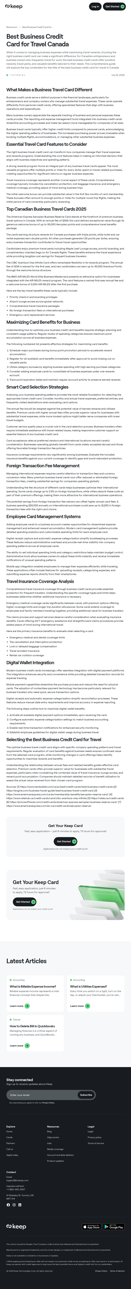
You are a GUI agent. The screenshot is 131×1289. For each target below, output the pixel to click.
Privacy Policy (101, 1271)
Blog (49, 1131)
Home (9, 1131)
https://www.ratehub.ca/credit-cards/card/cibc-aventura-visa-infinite (46, 798)
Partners (10, 1143)
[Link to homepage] (13, 6)
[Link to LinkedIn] (20, 1205)
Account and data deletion (60, 1155)
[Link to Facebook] (8, 1205)
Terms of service (96, 1143)
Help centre (53, 1137)
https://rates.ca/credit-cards (107, 798)
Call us (9, 1149)
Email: (17, 1179)
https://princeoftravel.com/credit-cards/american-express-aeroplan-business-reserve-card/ (63, 802)
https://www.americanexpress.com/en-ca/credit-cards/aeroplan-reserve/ (49, 805)
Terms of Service (117, 1271)
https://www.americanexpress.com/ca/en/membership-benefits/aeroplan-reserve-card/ (57, 794)
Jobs (49, 1143)
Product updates (55, 1161)
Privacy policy (94, 1137)
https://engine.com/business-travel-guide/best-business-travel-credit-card (49, 790)
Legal (90, 1131)
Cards (9, 1137)
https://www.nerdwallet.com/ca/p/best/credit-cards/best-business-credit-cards (66, 786)
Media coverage (55, 1149)
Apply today (12, 1155)
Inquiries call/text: (15, 1188)
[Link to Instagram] (14, 1205)
